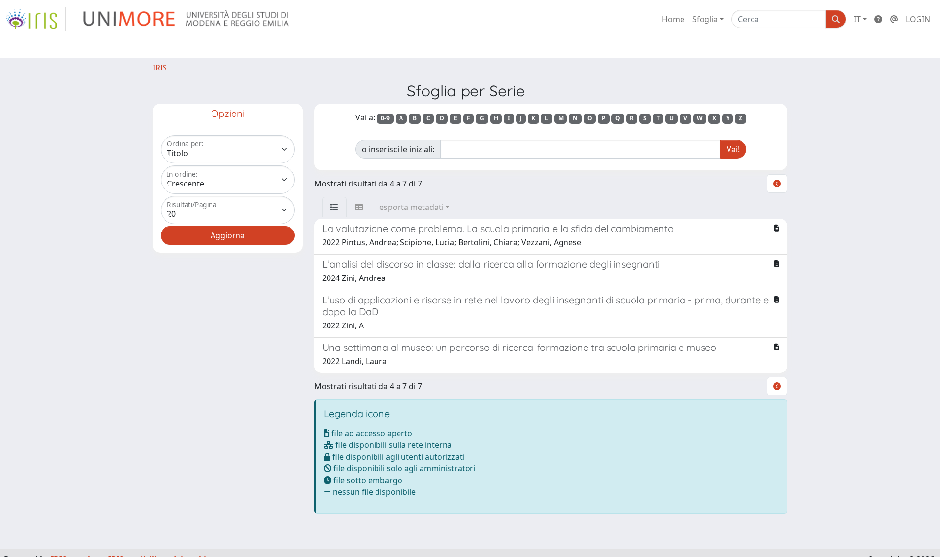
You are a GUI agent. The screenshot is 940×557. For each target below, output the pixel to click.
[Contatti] (894, 19)
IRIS (160, 67)
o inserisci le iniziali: (398, 149)
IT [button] (857, 19)
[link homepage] (36, 19)
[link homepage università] (186, 19)
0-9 (385, 118)
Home (673, 19)
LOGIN (918, 19)
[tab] (334, 207)
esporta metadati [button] (411, 207)
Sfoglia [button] (705, 19)
